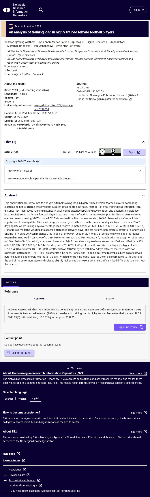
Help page (9, 453)
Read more (136, 373)
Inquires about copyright (23, 485)
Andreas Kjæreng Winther (19, 42)
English (35, 398)
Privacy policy (17, 474)
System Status (11, 460)
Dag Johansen (42, 45)
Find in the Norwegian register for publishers (102, 99)
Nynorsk (22, 398)
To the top (77, 368)
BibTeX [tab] (110, 298)
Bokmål (9, 398)
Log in (136, 9)
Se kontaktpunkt (21, 352)
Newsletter (15, 469)
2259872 (22, 116)
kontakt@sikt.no (70, 490)
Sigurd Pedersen (96, 42)
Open (132, 152)
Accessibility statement (22, 480)
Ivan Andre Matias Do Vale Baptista (59, 42)
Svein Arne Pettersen (68, 45)
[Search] (41, 10)
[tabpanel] (75, 313)
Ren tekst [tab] (40, 298)
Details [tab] (11, 282)
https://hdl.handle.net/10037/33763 (36, 113)
